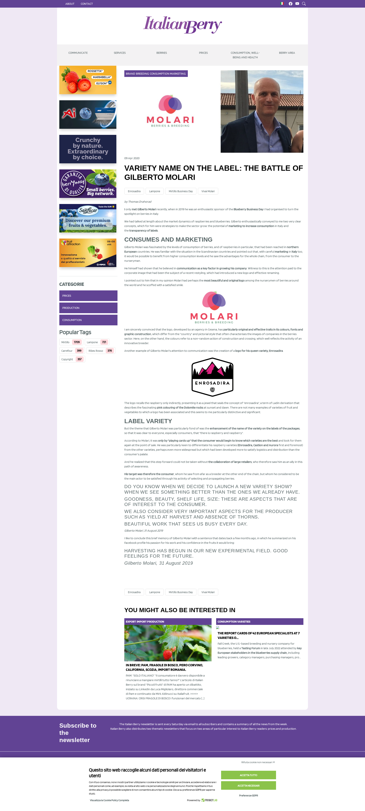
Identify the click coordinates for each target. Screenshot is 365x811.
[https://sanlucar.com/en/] (88, 221)
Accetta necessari (248, 785)
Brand (130, 73)
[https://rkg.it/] (88, 152)
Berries (161, 53)
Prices (203, 53)
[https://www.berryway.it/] (88, 186)
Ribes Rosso (96, 351)
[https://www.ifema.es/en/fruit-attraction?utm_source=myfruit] (88, 256)
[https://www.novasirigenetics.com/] (88, 83)
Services (120, 53)
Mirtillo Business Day (181, 191)
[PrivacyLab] (208, 800)
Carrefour (66, 351)
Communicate (78, 53)
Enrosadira (134, 191)
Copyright (67, 359)
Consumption (72, 320)
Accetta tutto (248, 775)
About (70, 4)
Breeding (142, 73)
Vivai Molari (208, 191)
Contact (87, 4)
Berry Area (287, 53)
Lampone (92, 342)
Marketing (178, 73)
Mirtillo (65, 342)
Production (70, 308)
